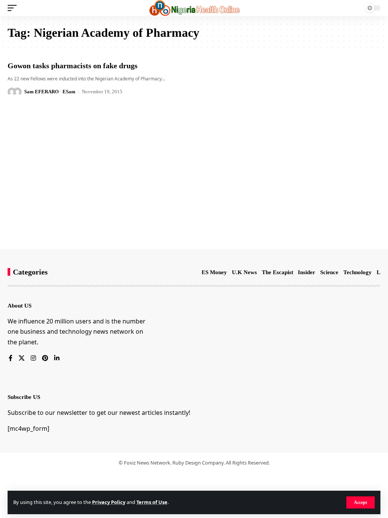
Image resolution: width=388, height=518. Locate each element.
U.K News (244, 272)
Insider (306, 272)
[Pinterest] (45, 358)
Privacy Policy (108, 502)
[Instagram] (33, 358)
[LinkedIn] (57, 358)
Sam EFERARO (41, 91)
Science (329, 272)
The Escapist (277, 272)
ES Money (214, 272)
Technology (357, 272)
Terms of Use (151, 502)
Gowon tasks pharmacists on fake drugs (73, 65)
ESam (69, 91)
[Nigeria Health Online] (194, 8)
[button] (360, 502)
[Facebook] (11, 358)
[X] (21, 358)
